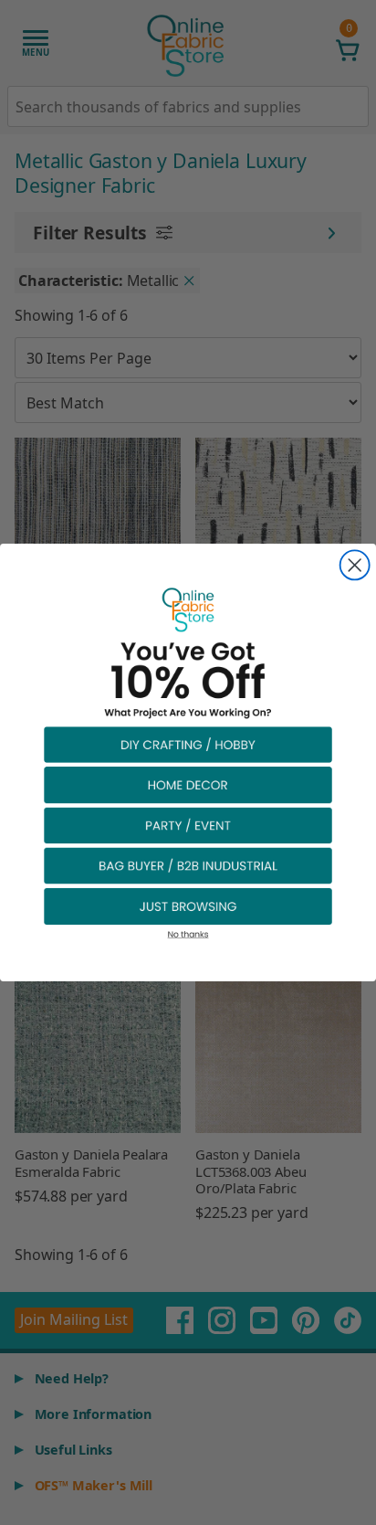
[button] (187, 744)
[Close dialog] (355, 564)
